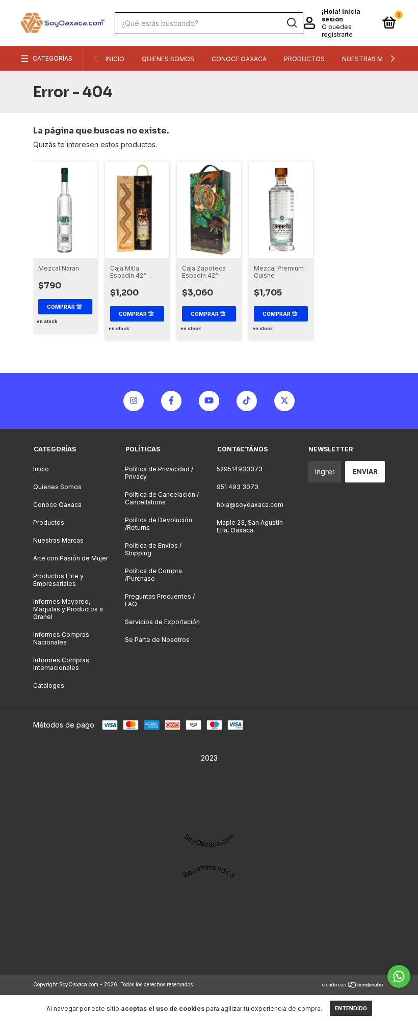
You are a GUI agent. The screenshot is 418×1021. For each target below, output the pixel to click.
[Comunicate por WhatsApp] (398, 976)
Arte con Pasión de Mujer (70, 558)
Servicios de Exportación (162, 622)
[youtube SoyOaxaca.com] (209, 401)
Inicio (115, 59)
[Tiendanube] (353, 985)
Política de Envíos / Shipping (153, 549)
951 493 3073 (237, 487)
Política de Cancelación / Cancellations (162, 498)
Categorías (52, 58)
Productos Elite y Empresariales (58, 579)
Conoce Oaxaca (239, 59)
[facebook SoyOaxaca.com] (171, 401)
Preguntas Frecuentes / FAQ (160, 600)
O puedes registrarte (337, 30)
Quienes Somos (168, 59)
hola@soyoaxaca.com (250, 504)
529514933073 (240, 469)
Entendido (351, 1008)
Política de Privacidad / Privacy (159, 472)
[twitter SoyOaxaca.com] (284, 401)
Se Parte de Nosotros (157, 639)
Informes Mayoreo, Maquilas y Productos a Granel (68, 609)
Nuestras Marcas (373, 59)
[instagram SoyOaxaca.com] (133, 401)
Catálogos (48, 685)
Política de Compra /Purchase (153, 574)
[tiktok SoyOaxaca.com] (247, 401)
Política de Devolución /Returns (158, 523)
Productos (304, 59)
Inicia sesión (341, 15)
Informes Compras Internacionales (61, 663)
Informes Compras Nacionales (61, 638)
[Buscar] (291, 23)
